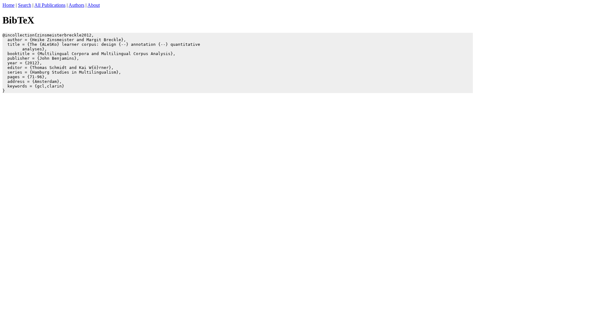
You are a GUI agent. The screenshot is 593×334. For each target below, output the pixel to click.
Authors (76, 5)
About (93, 5)
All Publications (49, 5)
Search (24, 5)
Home (8, 5)
